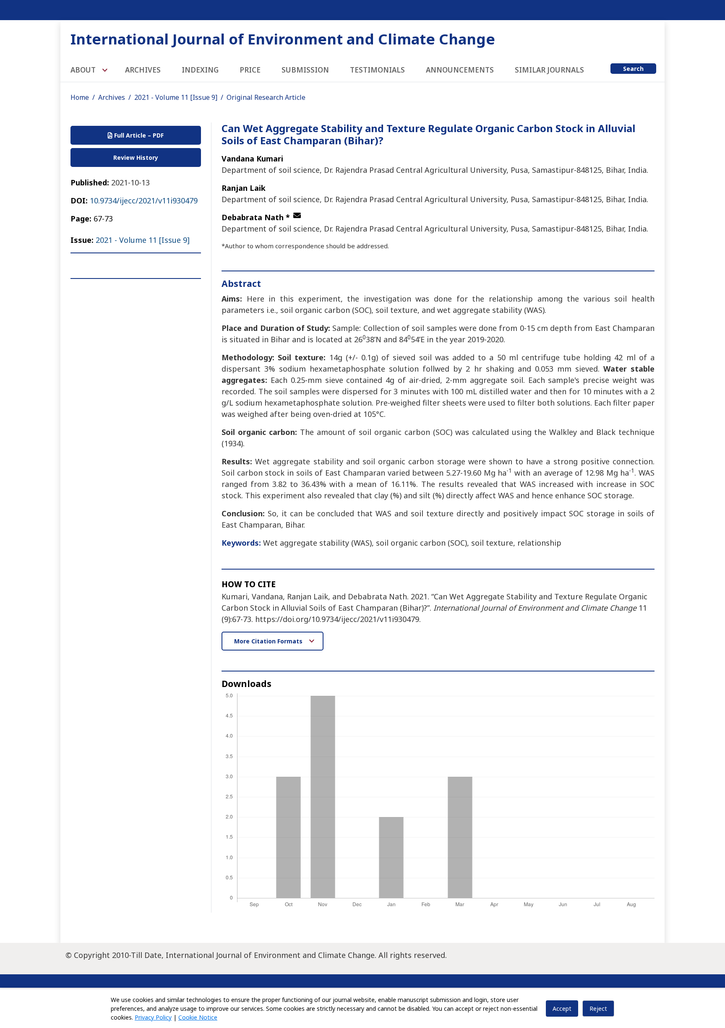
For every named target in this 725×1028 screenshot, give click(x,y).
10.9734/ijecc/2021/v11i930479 (144, 200)
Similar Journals (549, 70)
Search (633, 69)
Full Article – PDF (138, 135)
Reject (598, 1008)
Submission (305, 70)
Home (79, 97)
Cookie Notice (197, 1017)
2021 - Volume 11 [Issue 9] (175, 97)
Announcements (460, 70)
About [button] (83, 70)
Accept (562, 1008)
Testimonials (377, 70)
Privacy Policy (153, 1017)
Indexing (200, 70)
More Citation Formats (269, 641)
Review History (135, 157)
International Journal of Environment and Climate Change (282, 39)
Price (250, 70)
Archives (143, 70)
